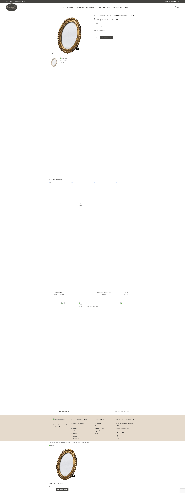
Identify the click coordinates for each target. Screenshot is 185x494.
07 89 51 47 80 (120, 425)
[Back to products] (133, 15)
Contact (119, 438)
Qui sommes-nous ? (122, 436)
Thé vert (75, 433)
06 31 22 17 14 (9, 1)
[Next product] (135, 15)
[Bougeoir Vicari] (59, 236)
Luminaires (98, 423)
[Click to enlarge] (52, 54)
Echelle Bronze (81, 204)
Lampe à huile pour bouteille (104, 292)
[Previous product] (131, 15)
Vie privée (73, 442)
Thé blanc (75, 428)
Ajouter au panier (106, 37)
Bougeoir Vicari (59, 292)
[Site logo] (11, 7)
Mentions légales (62, 442)
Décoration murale (99, 428)
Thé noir (75, 431)
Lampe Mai (126, 292)
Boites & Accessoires (78, 423)
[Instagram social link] (178, 1)
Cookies (68, 442)
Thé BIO (75, 436)
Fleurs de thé (76, 438)
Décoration (102, 15)
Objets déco (109, 15)
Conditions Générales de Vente (82, 442)
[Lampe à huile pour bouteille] (104, 236)
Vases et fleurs (98, 425)
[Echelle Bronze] (81, 192)
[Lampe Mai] (126, 236)
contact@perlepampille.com (19, 1)
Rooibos (75, 425)
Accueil (95, 15)
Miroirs (96, 433)
